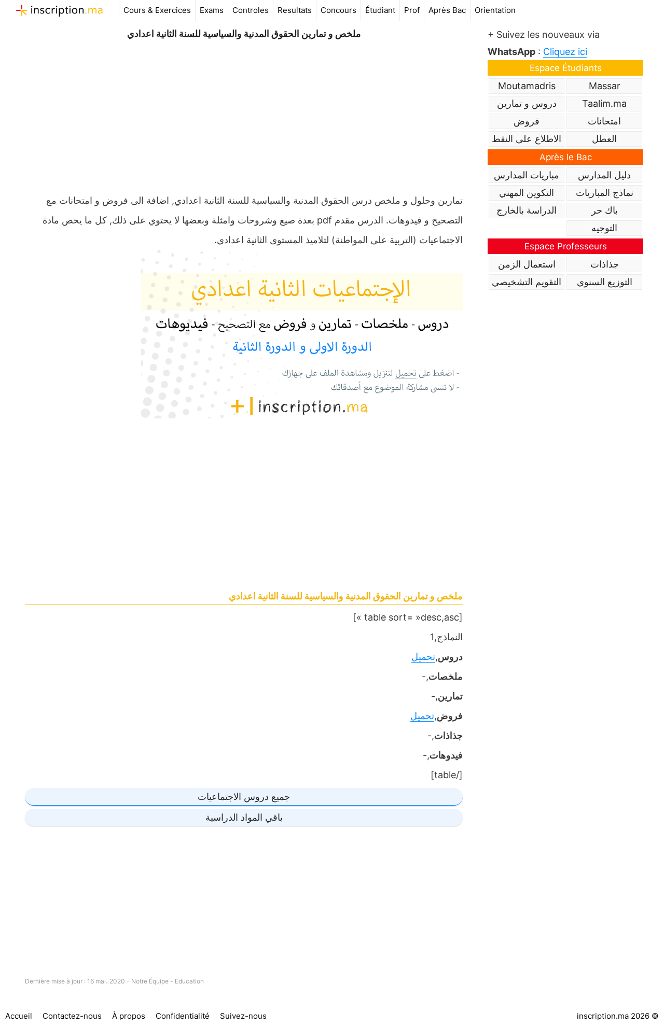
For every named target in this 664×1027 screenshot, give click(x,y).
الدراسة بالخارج (526, 210)
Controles (250, 10)
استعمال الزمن (527, 264)
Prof (412, 10)
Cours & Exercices (157, 10)
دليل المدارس (604, 175)
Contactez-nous (72, 1016)
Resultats (295, 10)
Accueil (18, 1016)
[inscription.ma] (59, 10)
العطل (604, 138)
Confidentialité (183, 1016)
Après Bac (447, 10)
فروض (527, 121)
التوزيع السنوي (604, 281)
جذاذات (604, 264)
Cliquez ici (565, 51)
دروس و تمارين (527, 103)
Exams (212, 10)
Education (189, 981)
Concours (338, 10)
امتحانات (604, 121)
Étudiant (380, 10)
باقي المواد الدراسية (244, 817)
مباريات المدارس (526, 175)
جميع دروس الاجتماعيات (244, 796)
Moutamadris (527, 85)
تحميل (423, 656)
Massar (604, 85)
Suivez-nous (243, 1016)
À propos (128, 1016)
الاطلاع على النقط (526, 138)
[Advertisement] (244, 114)
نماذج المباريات (604, 192)
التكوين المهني (526, 192)
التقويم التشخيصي (526, 281)
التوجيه (604, 227)
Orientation (495, 10)
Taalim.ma (604, 103)
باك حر (604, 210)
